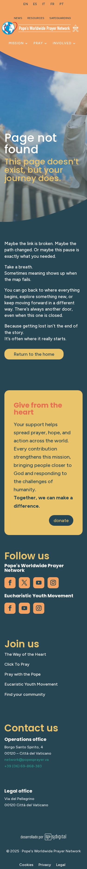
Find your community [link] (24, 694)
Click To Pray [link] (16, 664)
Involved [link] (62, 43)
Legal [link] (60, 865)
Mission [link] (16, 43)
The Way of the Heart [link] (25, 654)
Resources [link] (35, 18)
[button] (82, 835)
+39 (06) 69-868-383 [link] (23, 766)
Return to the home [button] (34, 354)
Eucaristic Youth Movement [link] (31, 684)
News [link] (18, 18)
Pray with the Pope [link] (22, 674)
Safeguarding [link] (60, 18)
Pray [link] (38, 43)
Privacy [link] (45, 865)
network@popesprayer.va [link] (26, 759)
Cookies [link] (26, 865)
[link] (25, 5)
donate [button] (61, 520)
